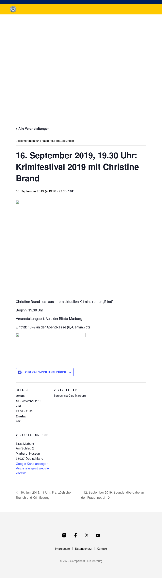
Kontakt (102, 549)
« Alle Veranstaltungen (33, 128)
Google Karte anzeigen (32, 463)
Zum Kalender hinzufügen (45, 372)
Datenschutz (83, 549)
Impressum (62, 549)
